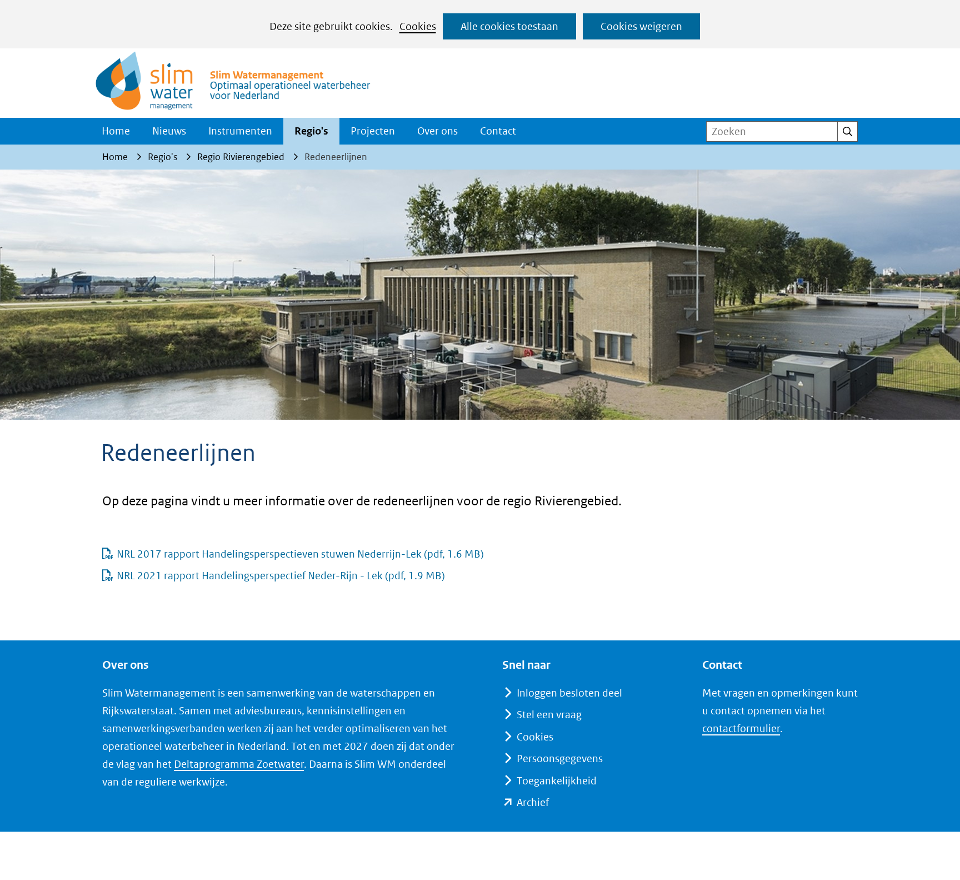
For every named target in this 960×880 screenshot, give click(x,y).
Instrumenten (240, 131)
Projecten (373, 131)
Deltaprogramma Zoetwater (239, 764)
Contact (498, 131)
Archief (533, 802)
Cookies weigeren (641, 26)
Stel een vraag (549, 714)
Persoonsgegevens (560, 758)
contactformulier (741, 728)
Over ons (437, 131)
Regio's (311, 131)
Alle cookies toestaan (509, 26)
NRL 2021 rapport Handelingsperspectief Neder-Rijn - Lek (281, 575)
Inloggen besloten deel (569, 693)
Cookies (417, 26)
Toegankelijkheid (557, 780)
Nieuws (169, 131)
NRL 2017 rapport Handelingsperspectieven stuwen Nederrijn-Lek (300, 554)
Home (116, 131)
